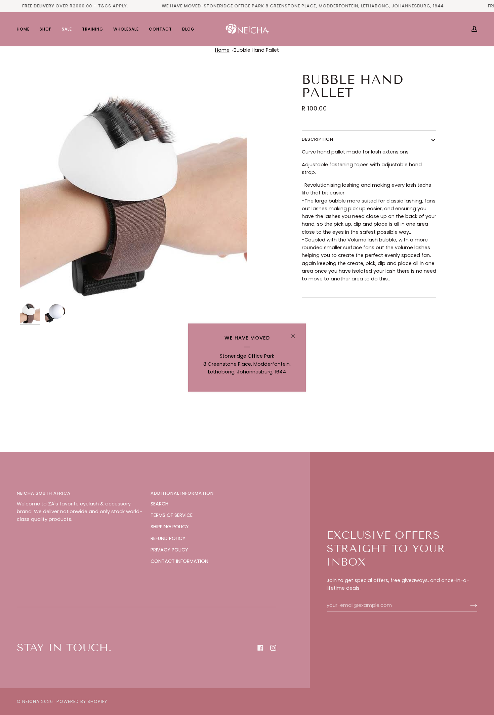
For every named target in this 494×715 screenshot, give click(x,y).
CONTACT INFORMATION (179, 561)
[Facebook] (260, 648)
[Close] (296, 333)
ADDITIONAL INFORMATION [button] (182, 493)
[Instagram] (273, 648)
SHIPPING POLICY (170, 526)
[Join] (468, 605)
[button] (46, 29)
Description (317, 139)
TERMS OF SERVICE (172, 515)
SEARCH (159, 503)
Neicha (31, 701)
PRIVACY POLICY (169, 549)
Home (222, 50)
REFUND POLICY (168, 538)
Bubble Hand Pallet (256, 50)
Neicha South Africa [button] (44, 493)
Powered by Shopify (81, 701)
